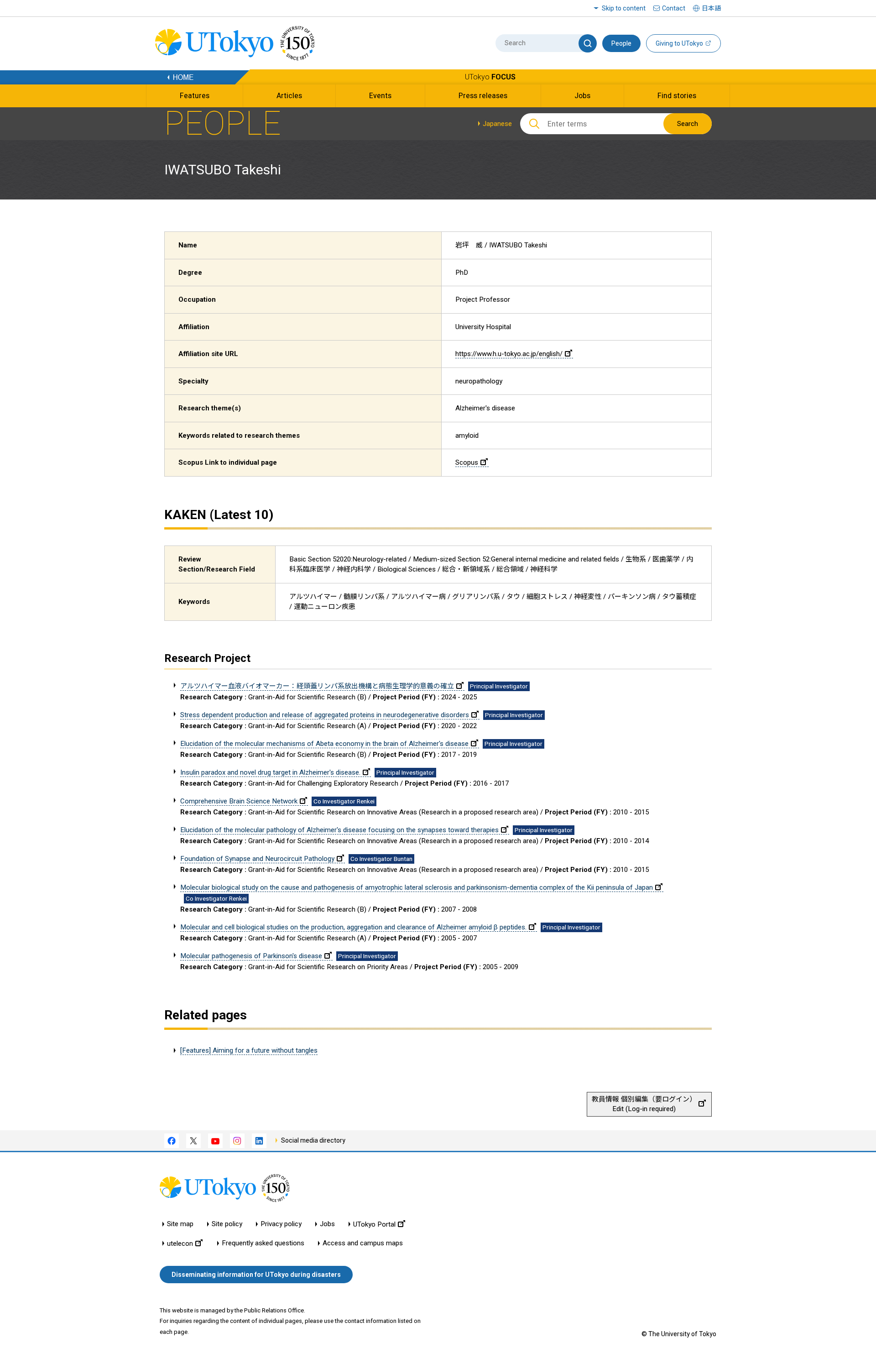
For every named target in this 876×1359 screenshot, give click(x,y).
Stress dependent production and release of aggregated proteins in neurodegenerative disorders (324, 715)
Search (687, 124)
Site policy (227, 1224)
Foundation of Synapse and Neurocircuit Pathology (257, 859)
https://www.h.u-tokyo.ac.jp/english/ (509, 354)
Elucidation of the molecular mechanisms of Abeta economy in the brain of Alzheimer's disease (324, 744)
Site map (180, 1224)
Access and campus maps (363, 1243)
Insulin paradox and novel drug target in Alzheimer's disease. (270, 772)
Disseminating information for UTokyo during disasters (256, 1274)
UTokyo (490, 77)
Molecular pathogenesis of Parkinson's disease (251, 956)
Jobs (327, 1224)
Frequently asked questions (263, 1243)
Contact (673, 8)
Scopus (466, 462)
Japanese (497, 124)
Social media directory (313, 1140)
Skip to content (624, 8)
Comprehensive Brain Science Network (238, 801)
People (621, 43)
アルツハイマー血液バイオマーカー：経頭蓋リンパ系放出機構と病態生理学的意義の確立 (317, 686)
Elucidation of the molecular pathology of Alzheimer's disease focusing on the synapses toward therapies (339, 830)
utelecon (180, 1243)
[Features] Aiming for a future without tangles (249, 1050)
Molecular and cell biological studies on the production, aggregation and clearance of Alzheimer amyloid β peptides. (353, 927)
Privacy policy (281, 1224)
